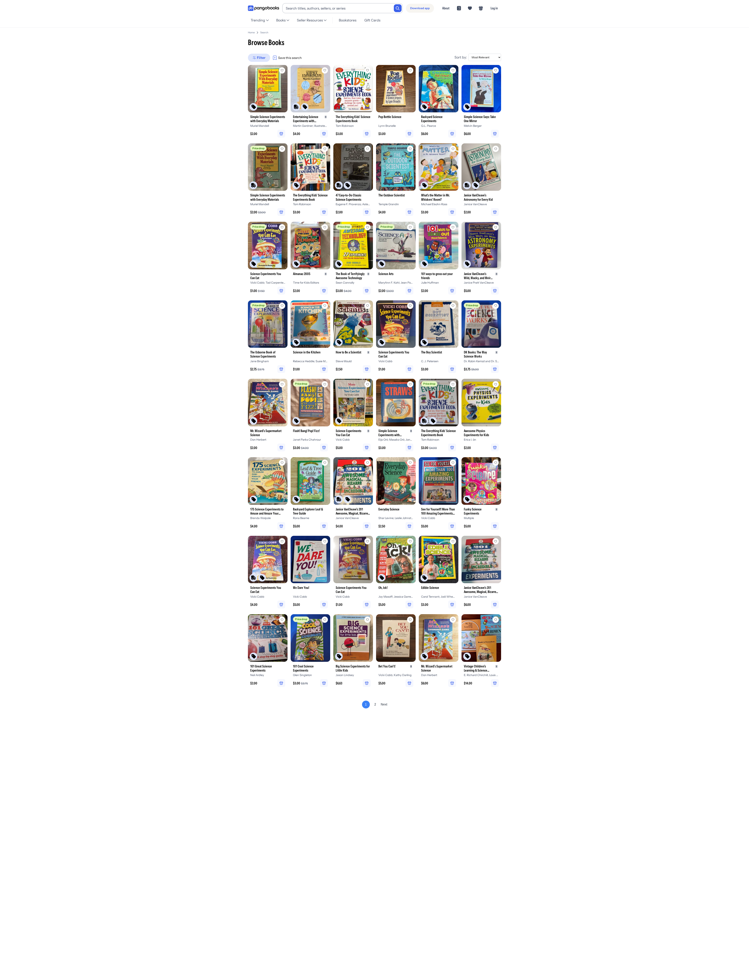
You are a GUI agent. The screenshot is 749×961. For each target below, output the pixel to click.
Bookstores (347, 20)
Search (264, 32)
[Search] (398, 8)
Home (251, 32)
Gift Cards (372, 20)
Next (384, 704)
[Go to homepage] (263, 8)
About (445, 8)
